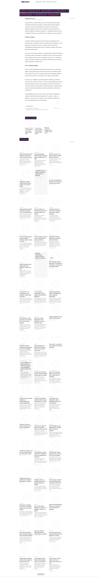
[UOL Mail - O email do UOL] (72, 2)
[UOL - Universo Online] (30, 1)
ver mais (40, 574)
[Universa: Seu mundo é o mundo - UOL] (25, 1)
